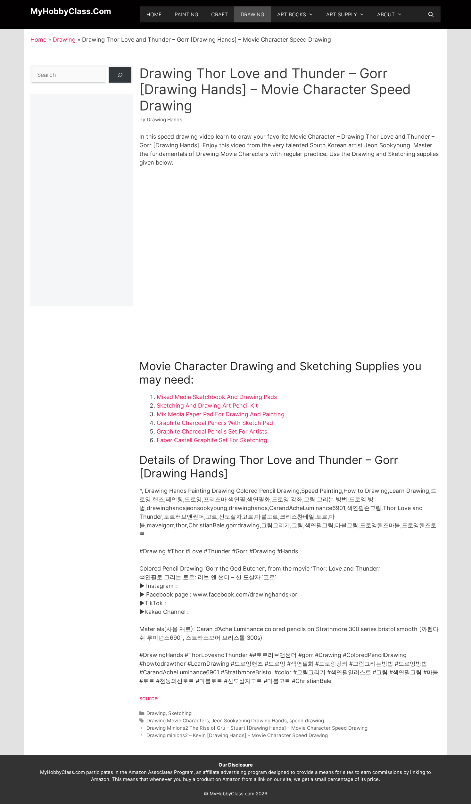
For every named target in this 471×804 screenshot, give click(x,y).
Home (154, 14)
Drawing (252, 14)
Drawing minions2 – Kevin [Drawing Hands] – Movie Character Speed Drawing (237, 735)
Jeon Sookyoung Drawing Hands (249, 721)
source (148, 698)
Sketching (180, 713)
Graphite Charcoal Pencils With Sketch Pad (215, 422)
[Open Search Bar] (431, 14)
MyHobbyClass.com (70, 11)
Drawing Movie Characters (177, 721)
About (386, 14)
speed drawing (306, 721)
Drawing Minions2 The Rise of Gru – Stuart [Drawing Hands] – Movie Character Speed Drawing (257, 728)
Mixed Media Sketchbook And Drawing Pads (217, 397)
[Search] (120, 75)
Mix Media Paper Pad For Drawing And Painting (221, 414)
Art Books (291, 14)
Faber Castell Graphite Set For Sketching (212, 440)
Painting (186, 14)
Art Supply (341, 14)
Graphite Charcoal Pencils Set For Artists (212, 431)
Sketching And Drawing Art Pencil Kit (207, 405)
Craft (219, 14)
